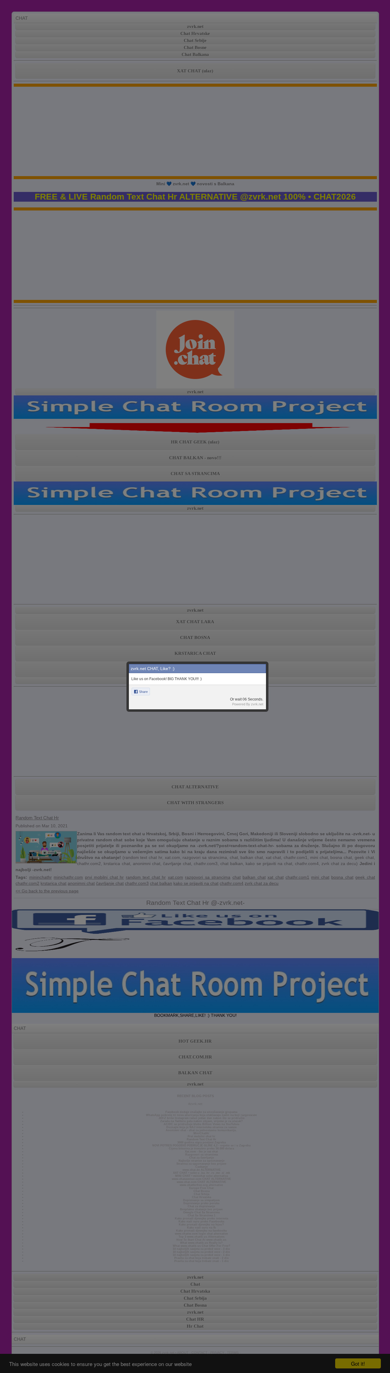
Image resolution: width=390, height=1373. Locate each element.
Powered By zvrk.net (247, 704)
